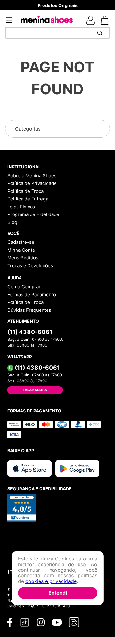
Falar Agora (35, 390)
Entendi (57, 593)
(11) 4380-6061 (29, 332)
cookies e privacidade (51, 581)
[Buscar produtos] (101, 33)
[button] (57, 129)
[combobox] (57, 33)
